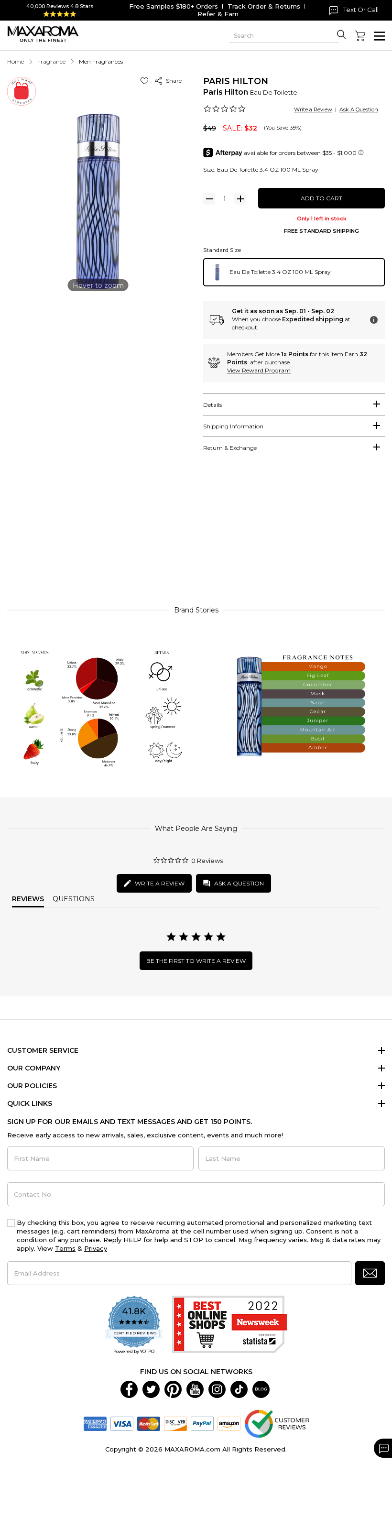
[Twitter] (151, 1388)
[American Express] (95, 1423)
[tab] (294, 404)
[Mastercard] (148, 1423)
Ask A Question (358, 109)
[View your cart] (360, 36)
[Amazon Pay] (229, 1423)
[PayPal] (202, 1423)
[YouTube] (195, 1388)
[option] (294, 272)
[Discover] (175, 1423)
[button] (146, 80)
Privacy (95, 1248)
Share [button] (172, 80)
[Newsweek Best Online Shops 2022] (229, 1325)
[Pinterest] (173, 1388)
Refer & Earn (218, 14)
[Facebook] (129, 1388)
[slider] (196, 535)
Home (15, 61)
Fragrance (51, 61)
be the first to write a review (196, 960)
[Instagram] (217, 1388)
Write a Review (313, 109)
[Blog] (261, 1388)
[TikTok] (239, 1388)
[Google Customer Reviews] (276, 1423)
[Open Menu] (379, 36)
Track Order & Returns (264, 6)
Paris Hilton (235, 81)
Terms (65, 1248)
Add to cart (321, 198)
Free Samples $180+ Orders (173, 6)
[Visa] (121, 1423)
